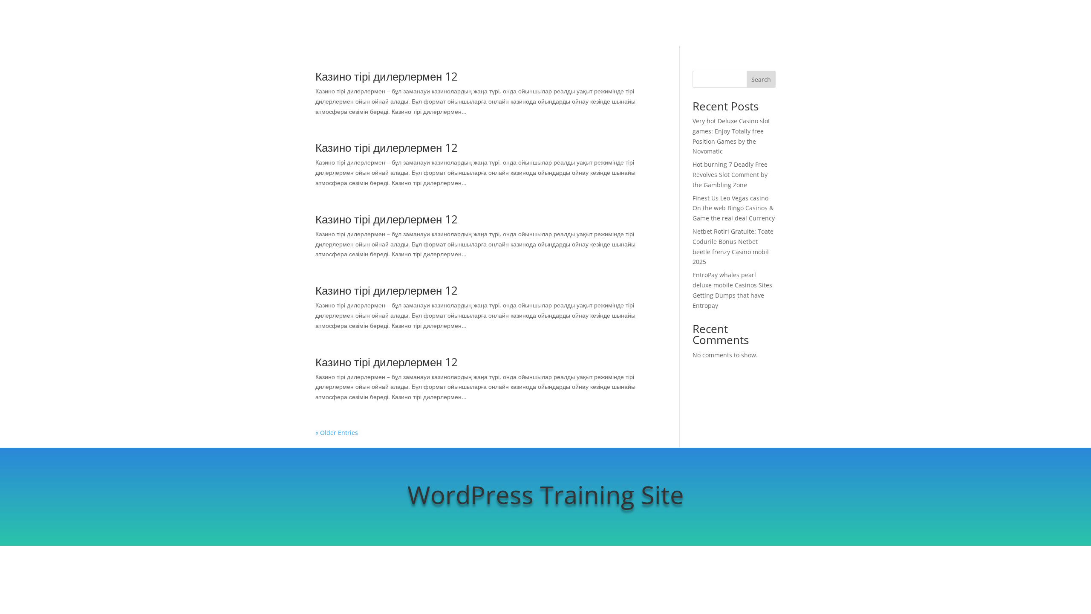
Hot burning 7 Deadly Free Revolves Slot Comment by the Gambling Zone (730, 174)
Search (761, 79)
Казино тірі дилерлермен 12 (386, 76)
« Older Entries (336, 433)
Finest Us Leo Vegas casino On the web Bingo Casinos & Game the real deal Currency (734, 208)
